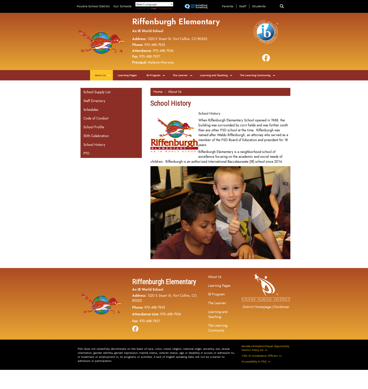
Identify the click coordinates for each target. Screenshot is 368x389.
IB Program (153, 75)
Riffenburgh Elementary (176, 21)
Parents (227, 6)
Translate (165, 8)
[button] (282, 6)
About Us (100, 75)
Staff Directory (94, 100)
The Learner (180, 75)
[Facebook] (266, 59)
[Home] (102, 40)
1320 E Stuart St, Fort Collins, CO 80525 (177, 38)
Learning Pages (127, 75)
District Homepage (257, 306)
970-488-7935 (154, 44)
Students (259, 6)
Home (158, 91)
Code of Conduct (95, 118)
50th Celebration (96, 135)
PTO (86, 153)
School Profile (93, 127)
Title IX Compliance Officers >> (262, 355)
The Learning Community (255, 75)
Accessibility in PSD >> (256, 361)
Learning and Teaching (214, 75)
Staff (242, 6)
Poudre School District (93, 6)
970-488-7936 (163, 50)
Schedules (90, 109)
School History (94, 144)
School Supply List (96, 92)
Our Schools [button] (122, 6)
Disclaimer (281, 306)
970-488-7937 (149, 56)
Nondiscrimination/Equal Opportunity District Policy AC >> (265, 348)
